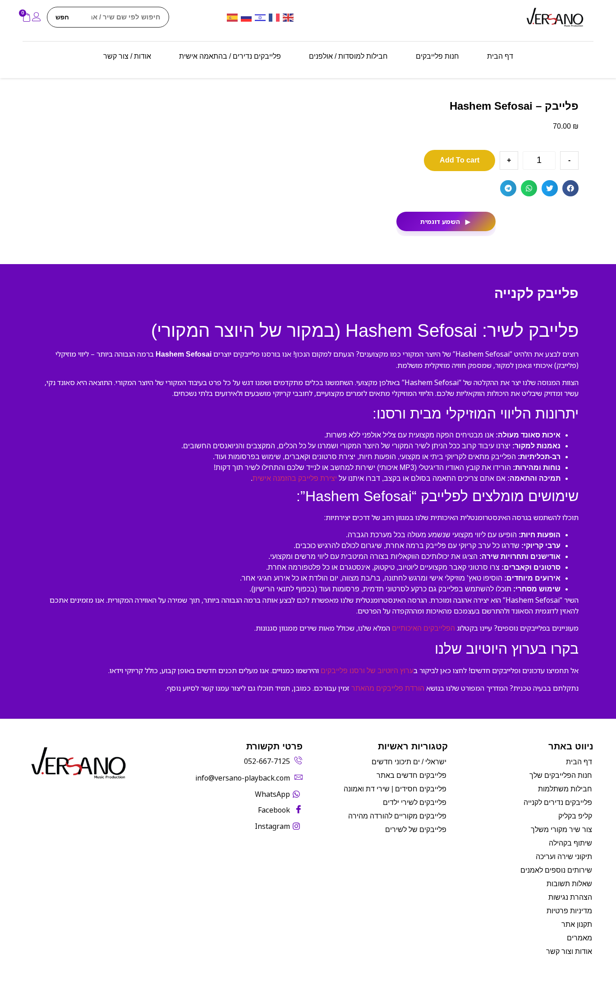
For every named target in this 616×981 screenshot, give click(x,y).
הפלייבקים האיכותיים (423, 628)
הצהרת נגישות (570, 897)
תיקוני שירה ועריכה (564, 856)
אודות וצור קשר (569, 951)
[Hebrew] (262, 17)
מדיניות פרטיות (569, 911)
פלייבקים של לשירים (415, 829)
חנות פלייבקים (437, 56)
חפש (62, 17)
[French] (276, 17)
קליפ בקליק (575, 816)
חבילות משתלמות (565, 789)
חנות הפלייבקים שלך (560, 775)
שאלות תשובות (569, 884)
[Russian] (248, 17)
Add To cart (459, 160)
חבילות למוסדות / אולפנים (348, 56)
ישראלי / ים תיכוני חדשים (409, 762)
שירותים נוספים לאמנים (556, 870)
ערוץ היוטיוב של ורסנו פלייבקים (367, 670)
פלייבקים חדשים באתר (411, 775)
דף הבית (500, 56)
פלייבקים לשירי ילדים (414, 802)
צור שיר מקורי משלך (561, 829)
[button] (570, 188)
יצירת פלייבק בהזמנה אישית (295, 478)
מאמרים (579, 938)
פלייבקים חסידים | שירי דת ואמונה (395, 789)
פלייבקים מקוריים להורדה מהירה (397, 816)
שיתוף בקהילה (570, 843)
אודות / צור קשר (127, 56)
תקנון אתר (576, 924)
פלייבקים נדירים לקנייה (558, 802)
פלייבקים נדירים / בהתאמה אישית (230, 56)
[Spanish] (234, 17)
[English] (290, 17)
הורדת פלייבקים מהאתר (387, 688)
